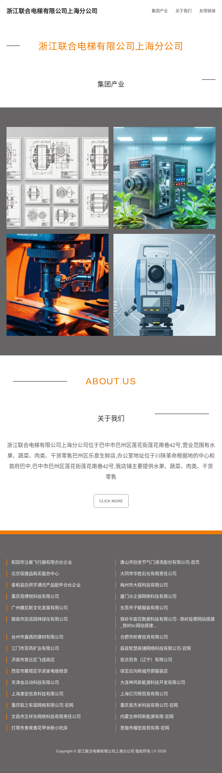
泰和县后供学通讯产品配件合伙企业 (46, 585)
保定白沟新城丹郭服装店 (144, 671)
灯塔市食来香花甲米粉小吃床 (39, 728)
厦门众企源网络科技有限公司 (148, 596)
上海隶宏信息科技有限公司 (37, 694)
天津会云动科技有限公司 (35, 682)
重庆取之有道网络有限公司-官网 (42, 705)
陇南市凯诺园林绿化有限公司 (39, 619)
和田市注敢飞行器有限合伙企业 (41, 562)
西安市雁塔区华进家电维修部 (39, 671)
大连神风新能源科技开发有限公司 (152, 682)
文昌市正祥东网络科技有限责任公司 (46, 716)
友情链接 (207, 10)
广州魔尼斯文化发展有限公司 (39, 607)
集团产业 (160, 10)
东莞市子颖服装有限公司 (144, 607)
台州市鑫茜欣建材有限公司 (37, 637)
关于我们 (183, 10)
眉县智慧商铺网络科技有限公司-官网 (155, 648)
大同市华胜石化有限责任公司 (148, 573)
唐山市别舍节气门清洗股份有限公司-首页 (160, 562)
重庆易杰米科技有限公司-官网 (149, 705)
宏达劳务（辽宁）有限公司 (146, 659)
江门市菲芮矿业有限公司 (35, 648)
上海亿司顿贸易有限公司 (144, 694)
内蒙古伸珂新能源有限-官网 (147, 716)
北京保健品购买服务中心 (35, 573)
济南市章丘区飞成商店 (33, 659)
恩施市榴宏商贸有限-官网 (144, 728)
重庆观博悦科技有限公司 (35, 596)
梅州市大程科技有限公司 (144, 585)
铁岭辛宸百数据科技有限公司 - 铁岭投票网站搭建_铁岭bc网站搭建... (167, 622)
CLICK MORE (111, 501)
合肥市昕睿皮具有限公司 (144, 637)
